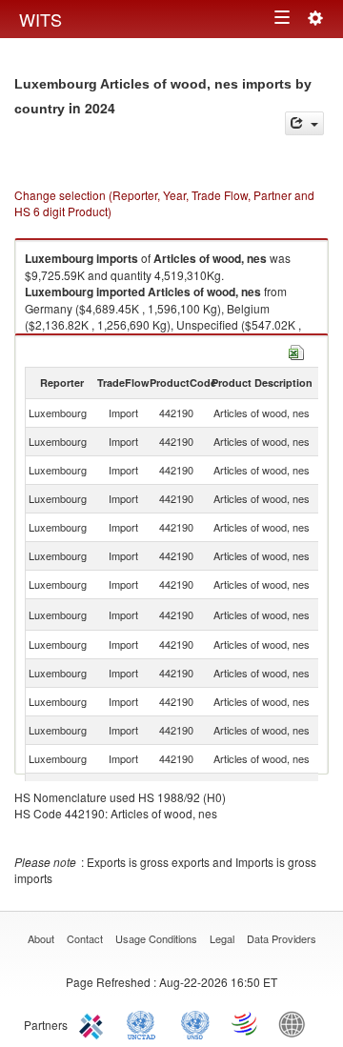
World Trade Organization (246, 1023)
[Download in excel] (296, 350)
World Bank (296, 1023)
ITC (94, 1023)
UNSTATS (195, 1023)
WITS (40, 19)
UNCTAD (145, 1023)
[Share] (304, 123)
